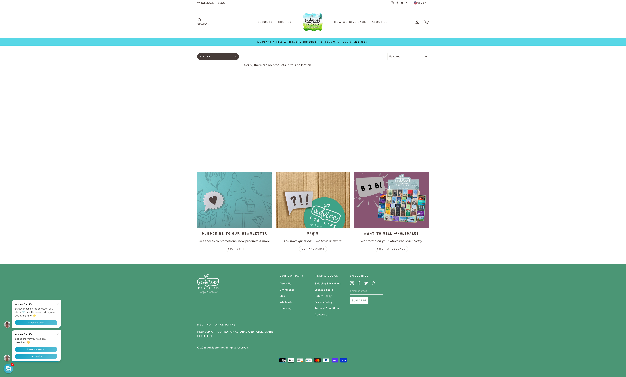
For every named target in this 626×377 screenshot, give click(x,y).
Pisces (205, 56)
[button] (8, 368)
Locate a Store (324, 289)
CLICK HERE (205, 336)
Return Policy (323, 295)
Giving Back (287, 289)
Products (264, 22)
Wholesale (286, 302)
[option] (313, 42)
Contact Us (322, 314)
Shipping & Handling (328, 283)
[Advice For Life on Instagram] (352, 283)
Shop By (285, 22)
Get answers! (313, 249)
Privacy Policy (324, 302)
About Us (380, 22)
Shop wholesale (391, 249)
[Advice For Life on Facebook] (359, 283)
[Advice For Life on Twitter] (366, 283)
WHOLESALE (205, 2)
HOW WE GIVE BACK (350, 22)
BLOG (221, 2)
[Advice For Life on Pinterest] (373, 283)
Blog (282, 295)
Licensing (286, 308)
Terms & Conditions (327, 308)
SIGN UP (234, 249)
